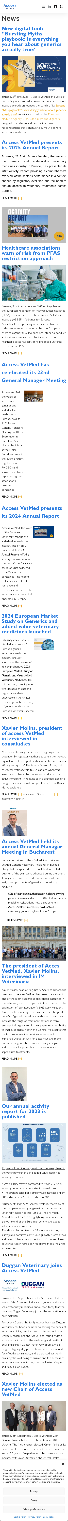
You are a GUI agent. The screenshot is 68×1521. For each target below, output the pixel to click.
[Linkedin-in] (49, 6)
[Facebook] (55, 6)
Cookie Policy (20, 1517)
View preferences (34, 1509)
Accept (34, 1491)
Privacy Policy (34, 1517)
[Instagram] (61, 6)
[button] (63, 1463)
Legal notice (48, 1517)
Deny (34, 1500)
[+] (56, 794)
